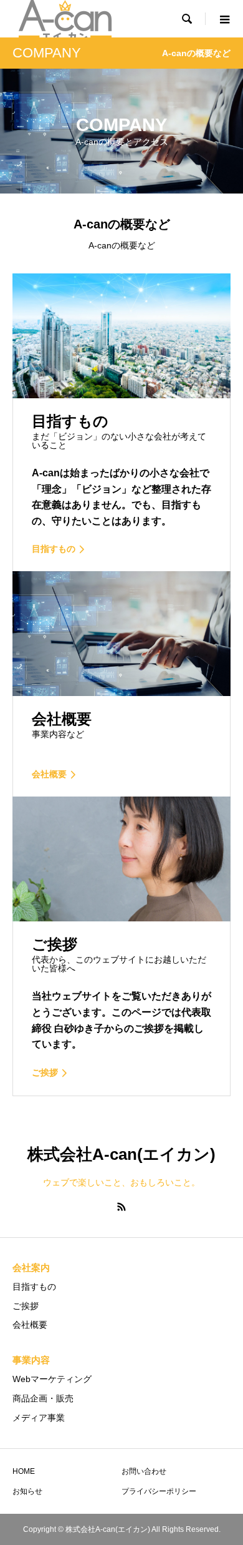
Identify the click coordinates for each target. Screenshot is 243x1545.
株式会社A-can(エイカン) (121, 1154)
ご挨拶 (25, 1306)
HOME (23, 1471)
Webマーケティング (52, 1379)
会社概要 (29, 1325)
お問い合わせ (144, 1471)
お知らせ (27, 1491)
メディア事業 (38, 1418)
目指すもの (34, 1287)
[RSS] (121, 1206)
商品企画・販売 (43, 1398)
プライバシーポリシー (159, 1491)
